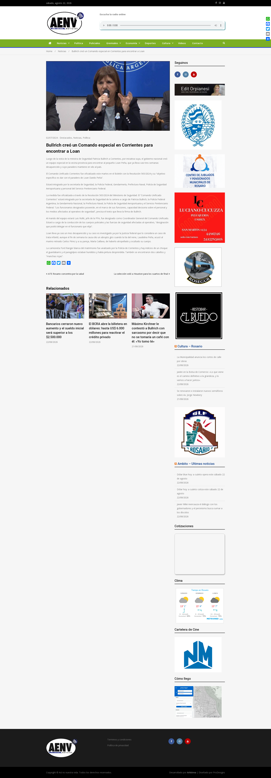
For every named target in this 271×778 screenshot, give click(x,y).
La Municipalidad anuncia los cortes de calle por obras (199, 359)
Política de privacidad (118, 745)
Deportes (150, 43)
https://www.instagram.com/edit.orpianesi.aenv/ (220, 3)
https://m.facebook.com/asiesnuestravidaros (216, 3)
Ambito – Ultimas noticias (196, 464)
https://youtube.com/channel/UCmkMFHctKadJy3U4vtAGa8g (224, 3)
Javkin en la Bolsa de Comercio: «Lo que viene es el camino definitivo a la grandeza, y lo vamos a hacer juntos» (200, 376)
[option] (65, 318)
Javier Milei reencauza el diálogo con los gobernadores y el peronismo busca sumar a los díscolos (199, 508)
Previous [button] (48, 322)
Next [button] (168, 322)
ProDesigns (219, 772)
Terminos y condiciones (119, 739)
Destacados (66, 137)
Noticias (61, 43)
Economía (131, 43)
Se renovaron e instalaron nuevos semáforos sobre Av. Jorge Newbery (200, 392)
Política (78, 43)
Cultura (166, 43)
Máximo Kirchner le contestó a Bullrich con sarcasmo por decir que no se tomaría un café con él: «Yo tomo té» (107, 332)
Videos (182, 43)
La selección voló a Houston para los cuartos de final (141, 273)
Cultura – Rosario (190, 346)
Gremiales (112, 43)
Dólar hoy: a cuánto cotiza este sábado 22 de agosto (200, 491)
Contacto (197, 43)
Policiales (94, 43)
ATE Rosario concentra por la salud (66, 273)
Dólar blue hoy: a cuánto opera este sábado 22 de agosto (201, 476)
